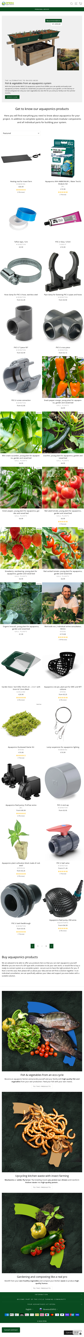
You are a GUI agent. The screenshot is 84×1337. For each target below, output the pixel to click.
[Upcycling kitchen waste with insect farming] (42, 1132)
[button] (21, 191)
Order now (12, 97)
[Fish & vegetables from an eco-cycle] (42, 1031)
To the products (42, 1086)
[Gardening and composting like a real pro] (42, 1233)
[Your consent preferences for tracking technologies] (80, 1333)
